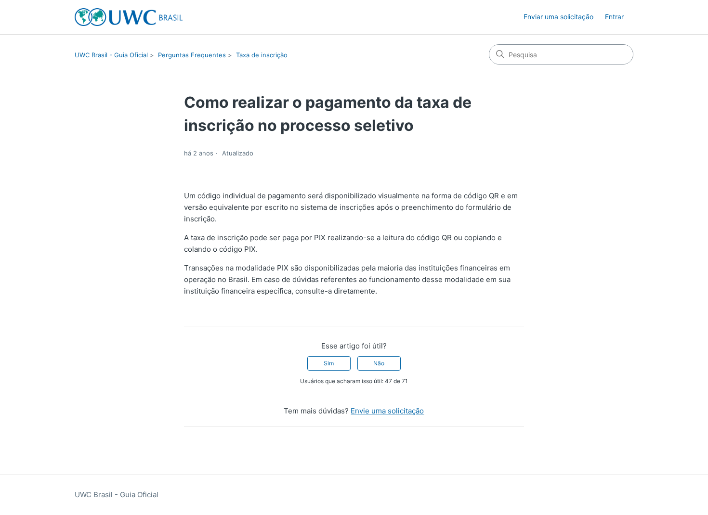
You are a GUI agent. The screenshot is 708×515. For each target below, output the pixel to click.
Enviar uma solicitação (558, 17)
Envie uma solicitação (387, 410)
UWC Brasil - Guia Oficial (111, 55)
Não (378, 363)
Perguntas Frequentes (192, 55)
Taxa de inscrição (262, 55)
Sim (329, 363)
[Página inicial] (129, 17)
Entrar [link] (614, 17)
